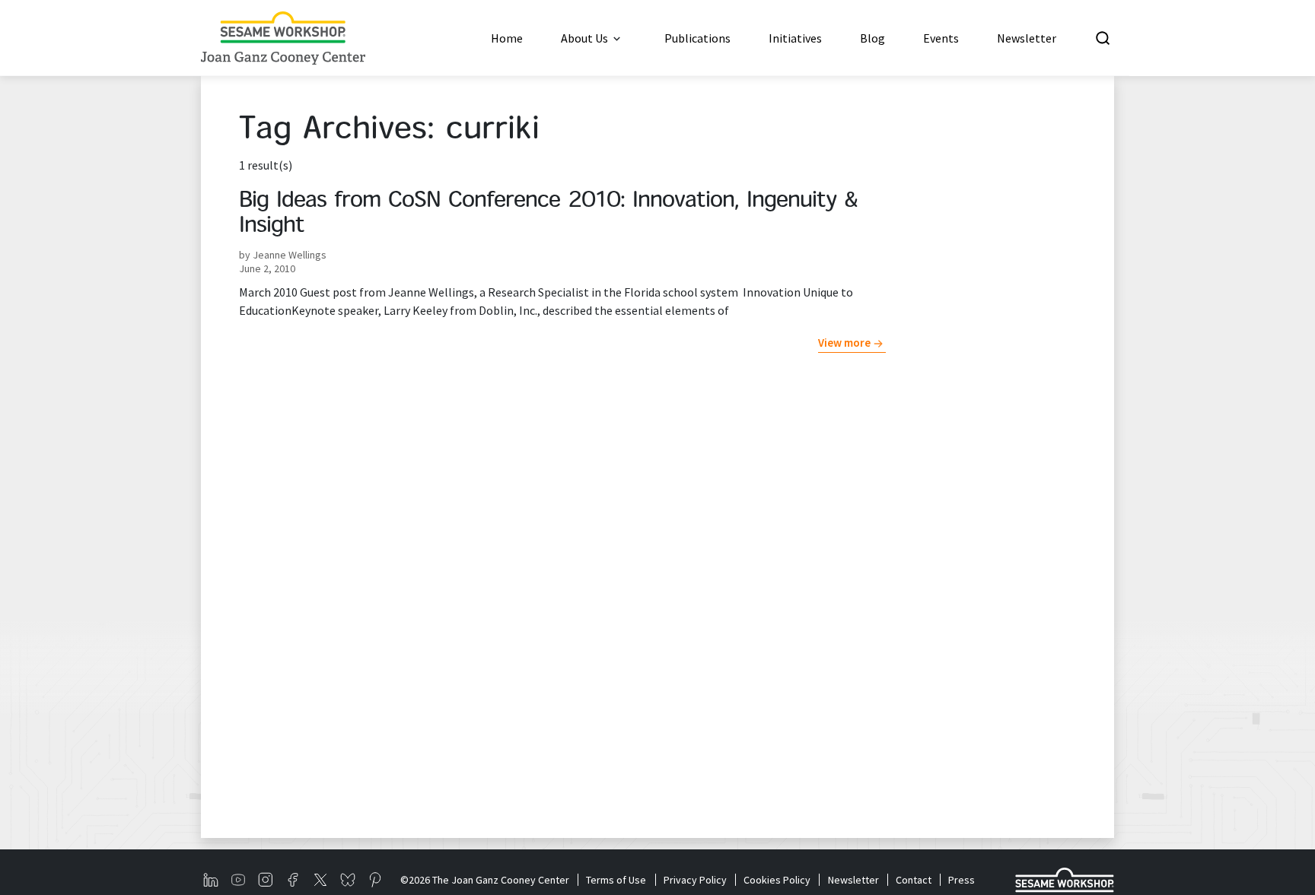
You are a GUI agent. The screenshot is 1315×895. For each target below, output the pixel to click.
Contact (913, 880)
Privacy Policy (695, 880)
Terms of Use (616, 880)
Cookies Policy (776, 880)
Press (961, 880)
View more (844, 342)
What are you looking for (1208, 38)
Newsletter (853, 880)
